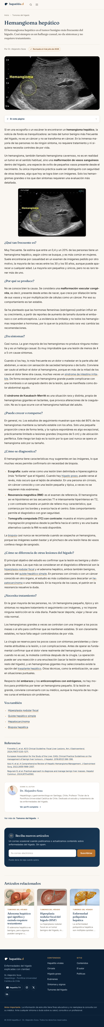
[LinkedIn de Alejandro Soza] (7, 994)
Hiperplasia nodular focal (23, 710)
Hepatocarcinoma (19, 721)
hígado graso (70, 475)
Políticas (81, 973)
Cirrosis (51, 968)
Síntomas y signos (56, 984)
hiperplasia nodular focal (19, 569)
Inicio (6, 15)
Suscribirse (86, 853)
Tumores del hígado (20, 15)
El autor (80, 968)
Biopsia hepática (18, 727)
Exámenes (52, 979)
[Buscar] (30, 4)
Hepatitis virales (55, 963)
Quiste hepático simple (22, 716)
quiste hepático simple (33, 573)
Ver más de (20, 818)
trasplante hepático (29, 668)
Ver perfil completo (29, 807)
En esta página (17, 119)
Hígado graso (54, 973)
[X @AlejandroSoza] (33, 987)
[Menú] (36, 4)
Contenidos (82, 963)
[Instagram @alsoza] (27, 987)
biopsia (12, 535)
